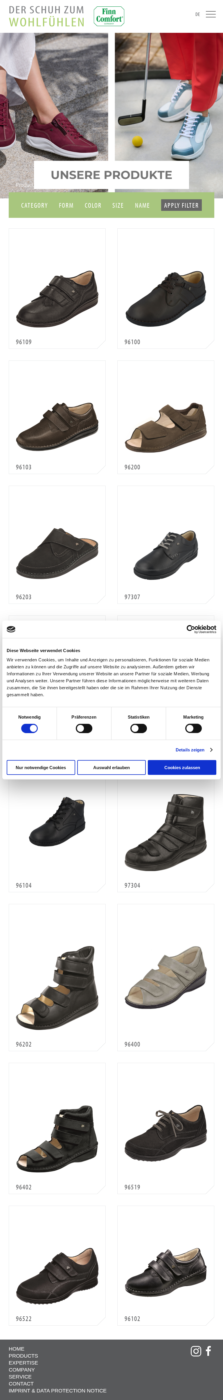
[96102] (166, 1272)
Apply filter (181, 205)
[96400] (166, 977)
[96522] (57, 1276)
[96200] (166, 428)
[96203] (57, 553)
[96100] (166, 299)
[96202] (57, 988)
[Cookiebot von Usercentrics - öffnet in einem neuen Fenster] (191, 629)
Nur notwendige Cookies (41, 767)
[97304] (166, 832)
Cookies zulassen (182, 767)
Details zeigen (190, 749)
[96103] (57, 427)
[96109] (57, 299)
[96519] (166, 1133)
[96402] (57, 1139)
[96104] (57, 821)
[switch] (84, 728)
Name (142, 205)
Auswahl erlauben (111, 767)
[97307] (166, 555)
